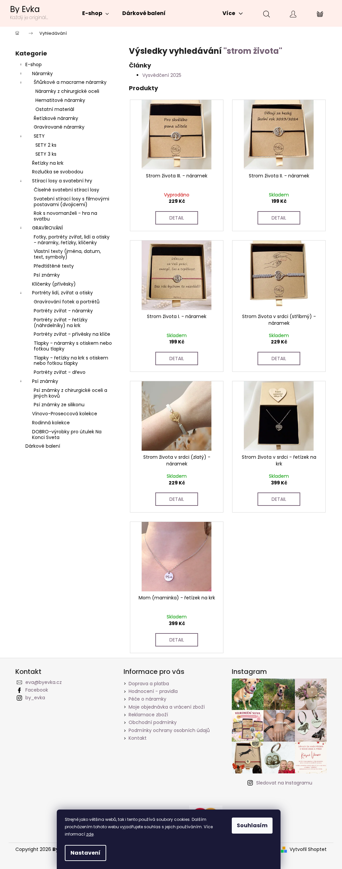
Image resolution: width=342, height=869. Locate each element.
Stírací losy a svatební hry (62, 180)
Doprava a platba (149, 683)
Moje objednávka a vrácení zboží (167, 707)
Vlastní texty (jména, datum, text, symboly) (67, 254)
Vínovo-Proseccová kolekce (64, 413)
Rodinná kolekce (51, 422)
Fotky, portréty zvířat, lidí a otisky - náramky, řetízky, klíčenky (72, 240)
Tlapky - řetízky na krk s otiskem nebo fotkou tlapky (71, 360)
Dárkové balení (42, 446)
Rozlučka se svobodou (57, 171)
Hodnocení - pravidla (153, 691)
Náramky (42, 73)
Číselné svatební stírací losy (66, 189)
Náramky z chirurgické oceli (67, 91)
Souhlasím (252, 825)
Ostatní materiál (54, 109)
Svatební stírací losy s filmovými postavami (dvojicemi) (71, 201)
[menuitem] (95, 13)
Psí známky (47, 275)
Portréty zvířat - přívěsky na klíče (72, 334)
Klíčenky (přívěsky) (54, 284)
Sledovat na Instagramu (284, 782)
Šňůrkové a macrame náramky (70, 82)
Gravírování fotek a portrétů (67, 301)
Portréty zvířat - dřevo (60, 372)
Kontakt (138, 738)
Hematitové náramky (60, 100)
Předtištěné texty (54, 266)
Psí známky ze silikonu (59, 404)
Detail (176, 217)
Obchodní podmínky (153, 722)
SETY (39, 136)
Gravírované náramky (59, 127)
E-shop (33, 64)
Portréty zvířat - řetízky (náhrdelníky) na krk (61, 322)
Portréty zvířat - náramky (63, 310)
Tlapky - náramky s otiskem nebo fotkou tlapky (73, 346)
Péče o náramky (147, 699)
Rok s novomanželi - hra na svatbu (65, 216)
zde (90, 834)
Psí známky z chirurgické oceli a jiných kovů (70, 393)
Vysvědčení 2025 (161, 75)
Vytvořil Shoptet (308, 849)
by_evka (35, 697)
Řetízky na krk (47, 163)
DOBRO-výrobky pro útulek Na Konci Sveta (67, 434)
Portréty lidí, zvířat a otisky (62, 292)
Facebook (36, 690)
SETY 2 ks (45, 145)
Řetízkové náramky (56, 118)
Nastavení (85, 853)
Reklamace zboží (148, 714)
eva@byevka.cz (43, 682)
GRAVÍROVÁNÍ (47, 228)
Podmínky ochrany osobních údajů (169, 730)
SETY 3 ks (45, 154)
